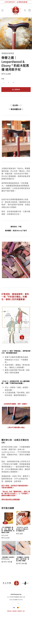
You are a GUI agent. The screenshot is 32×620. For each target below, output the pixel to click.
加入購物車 (16, 89)
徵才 (24, 611)
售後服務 (14, 611)
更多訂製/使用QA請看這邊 (10, 499)
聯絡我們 (20, 611)
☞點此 (22, 427)
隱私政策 (9, 611)
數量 (2, 79)
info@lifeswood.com (16, 594)
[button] (2, 10)
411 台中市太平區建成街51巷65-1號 (16, 597)
